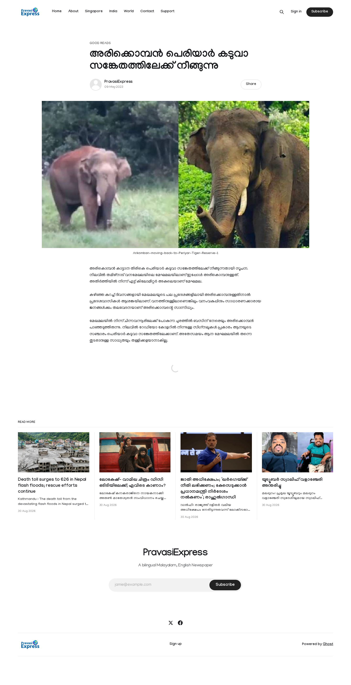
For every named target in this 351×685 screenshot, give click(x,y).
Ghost (328, 644)
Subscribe (319, 12)
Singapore (94, 12)
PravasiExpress (118, 82)
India (113, 12)
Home (57, 12)
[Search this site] (282, 12)
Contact (147, 12)
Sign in (296, 12)
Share (251, 84)
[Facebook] (180, 622)
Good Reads (100, 43)
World (129, 12)
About (73, 12)
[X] (170, 622)
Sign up (176, 644)
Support (167, 12)
